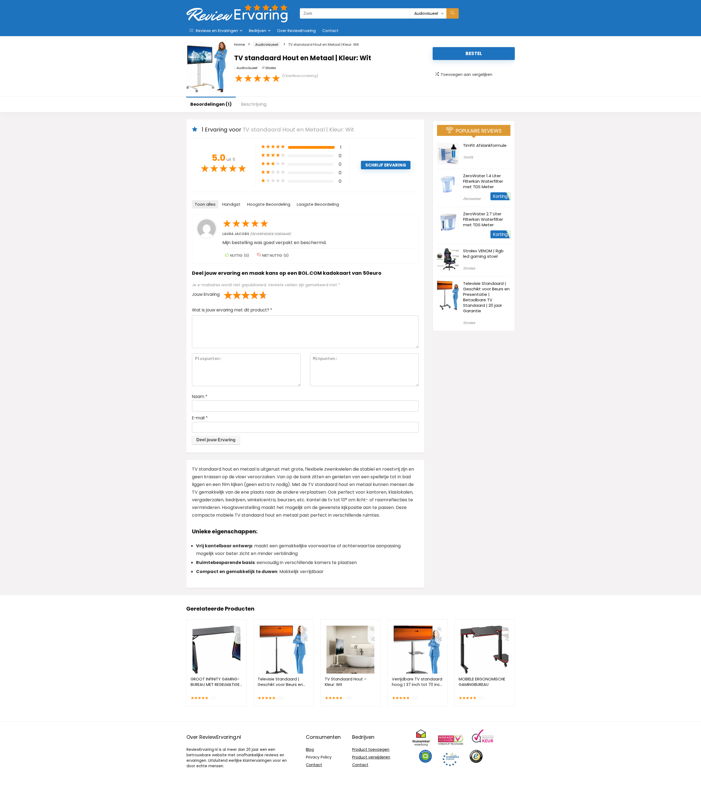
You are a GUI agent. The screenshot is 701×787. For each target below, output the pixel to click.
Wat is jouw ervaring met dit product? (232, 310)
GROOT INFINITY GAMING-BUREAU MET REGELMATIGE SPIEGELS (215, 684)
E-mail (200, 418)
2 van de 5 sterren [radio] (232, 295)
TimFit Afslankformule (485, 145)
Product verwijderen (371, 757)
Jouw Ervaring (206, 294)
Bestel (474, 53)
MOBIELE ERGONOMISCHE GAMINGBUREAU (482, 681)
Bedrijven (257, 30)
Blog (310, 749)
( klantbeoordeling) (300, 75)
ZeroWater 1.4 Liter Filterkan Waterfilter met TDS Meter (483, 181)
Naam (199, 396)
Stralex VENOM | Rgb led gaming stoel (483, 253)
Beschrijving (253, 104)
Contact (330, 30)
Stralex (270, 67)
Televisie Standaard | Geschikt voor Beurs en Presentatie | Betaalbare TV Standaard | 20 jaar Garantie (486, 297)
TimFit (468, 157)
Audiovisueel (266, 44)
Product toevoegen (370, 749)
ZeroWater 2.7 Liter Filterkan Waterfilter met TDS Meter (483, 219)
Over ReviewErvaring (296, 30)
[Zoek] (452, 13)
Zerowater (472, 198)
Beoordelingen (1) (211, 104)
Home (239, 44)
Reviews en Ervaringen (216, 30)
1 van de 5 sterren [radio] (228, 295)
